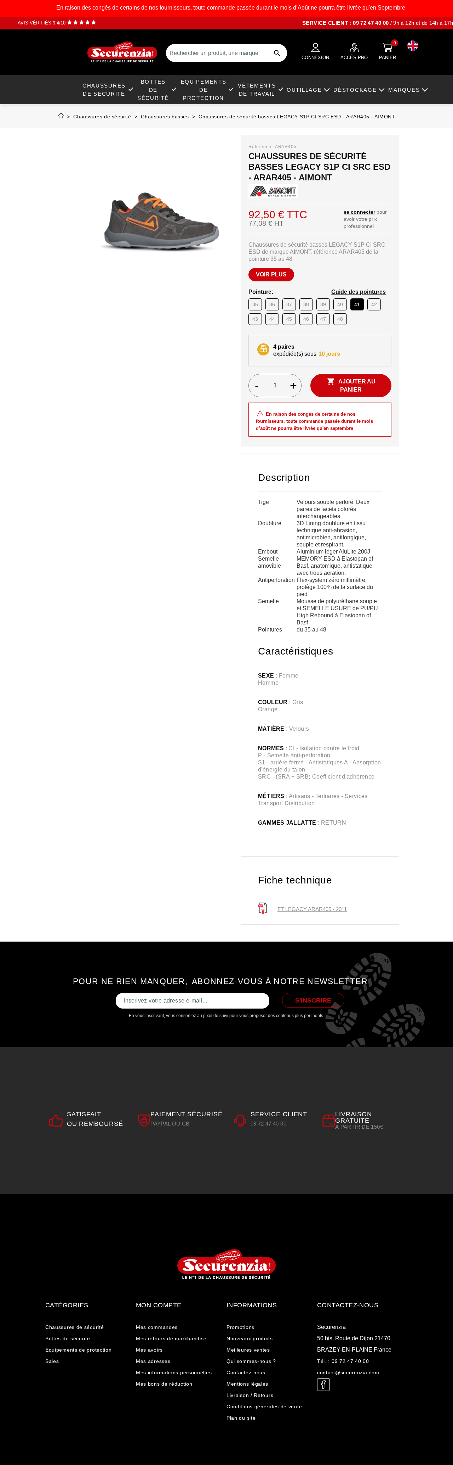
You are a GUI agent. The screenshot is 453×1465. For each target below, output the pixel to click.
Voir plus (271, 274)
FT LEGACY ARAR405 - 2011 (312, 909)
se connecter (359, 212)
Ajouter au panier (351, 385)
